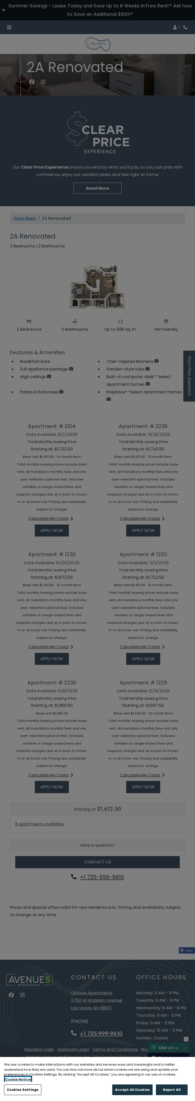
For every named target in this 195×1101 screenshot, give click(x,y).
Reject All (172, 1089)
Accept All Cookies (132, 1089)
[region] (97, 1079)
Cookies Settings (23, 1089)
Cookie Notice (18, 1079)
